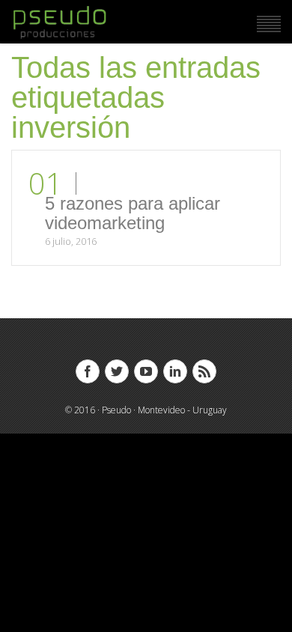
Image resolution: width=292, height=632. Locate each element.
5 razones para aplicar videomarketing (132, 213)
